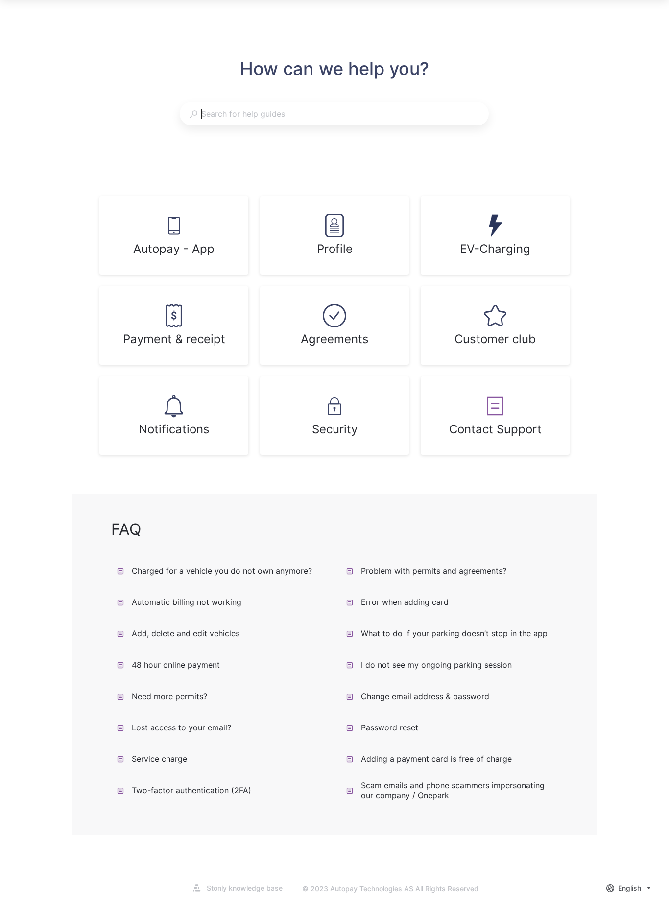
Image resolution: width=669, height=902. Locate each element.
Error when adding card (405, 602)
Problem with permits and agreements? (433, 571)
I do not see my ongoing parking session (436, 665)
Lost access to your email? (181, 727)
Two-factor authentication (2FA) (191, 790)
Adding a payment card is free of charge (436, 759)
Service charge (159, 759)
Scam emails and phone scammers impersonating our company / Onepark (453, 790)
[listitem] (173, 235)
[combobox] (334, 113)
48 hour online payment (176, 665)
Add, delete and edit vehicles (185, 633)
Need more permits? (169, 696)
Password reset (389, 727)
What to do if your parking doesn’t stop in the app (454, 633)
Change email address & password (425, 696)
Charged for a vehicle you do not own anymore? (222, 571)
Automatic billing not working (186, 602)
